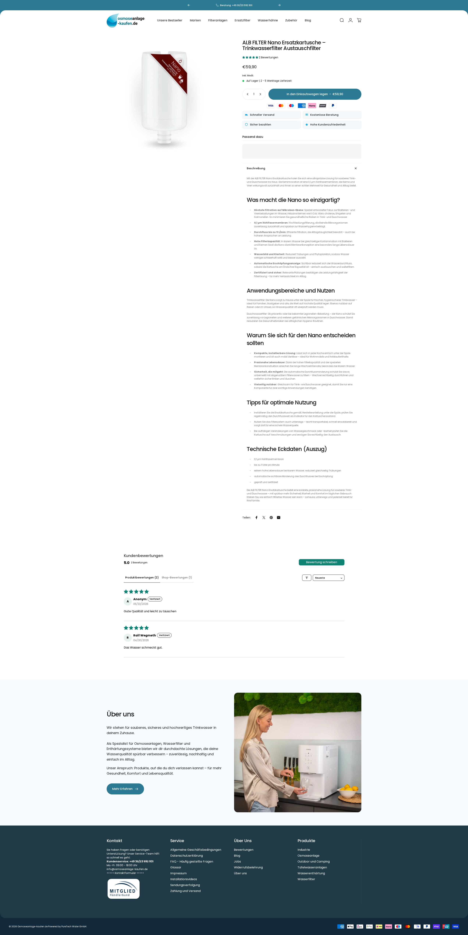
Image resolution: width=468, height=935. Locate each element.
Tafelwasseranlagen (312, 867)
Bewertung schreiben (321, 562)
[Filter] (306, 578)
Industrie (304, 850)
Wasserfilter (306, 879)
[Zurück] (189, 5)
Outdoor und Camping (314, 861)
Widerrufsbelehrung (248, 867)
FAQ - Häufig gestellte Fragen (191, 861)
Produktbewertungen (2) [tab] (142, 577)
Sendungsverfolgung (185, 885)
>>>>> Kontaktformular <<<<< (125, 873)
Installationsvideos (183, 879)
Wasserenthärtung (311, 873)
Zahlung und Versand (185, 891)
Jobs (237, 861)
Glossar (175, 867)
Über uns (240, 873)
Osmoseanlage (308, 856)
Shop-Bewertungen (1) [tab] (177, 577)
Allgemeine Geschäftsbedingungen (195, 850)
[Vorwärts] (279, 5)
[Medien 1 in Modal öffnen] (166, 97)
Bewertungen (243, 850)
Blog (237, 856)
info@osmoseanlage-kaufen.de (127, 869)
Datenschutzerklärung (186, 856)
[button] (250, 57)
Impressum (178, 873)
